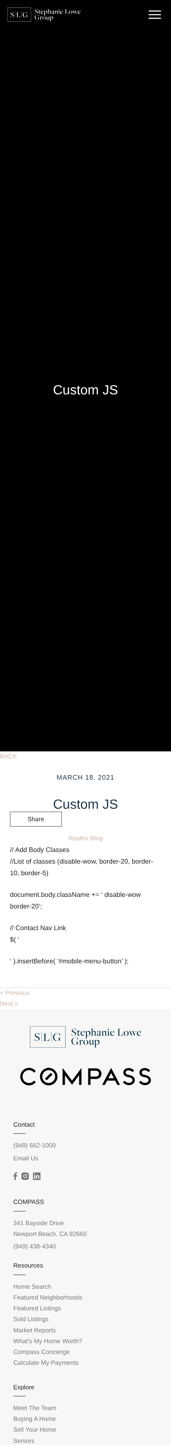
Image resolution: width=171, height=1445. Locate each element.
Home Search (32, 1286)
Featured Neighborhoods (47, 1297)
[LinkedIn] (36, 1176)
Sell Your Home (34, 1429)
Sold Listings (31, 1319)
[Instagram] (25, 1176)
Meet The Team (34, 1408)
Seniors (23, 1441)
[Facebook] (15, 1176)
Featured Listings (37, 1308)
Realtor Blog (85, 838)
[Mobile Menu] (153, 14)
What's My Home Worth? (47, 1341)
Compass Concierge (41, 1352)
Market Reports (34, 1330)
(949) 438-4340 (34, 1246)
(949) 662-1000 (34, 1145)
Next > (9, 1003)
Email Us (25, 1158)
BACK (8, 756)
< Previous (14, 993)
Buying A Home (34, 1419)
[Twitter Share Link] (36, 841)
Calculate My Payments (46, 1362)
